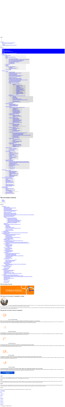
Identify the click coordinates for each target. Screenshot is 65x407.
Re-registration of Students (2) (8, 250)
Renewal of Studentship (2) (8, 247)
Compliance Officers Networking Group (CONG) (10, 45)
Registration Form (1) (9, 246)
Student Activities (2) (7, 263)
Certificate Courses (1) (7, 239)
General (4, 44)
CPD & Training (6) (5, 269)
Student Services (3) (7, 258)
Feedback (1, 404)
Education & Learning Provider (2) (9, 241)
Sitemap (1, 395)
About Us (1, 399)
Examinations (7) (6, 252)
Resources (3, 200)
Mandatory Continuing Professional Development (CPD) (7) (12, 224)
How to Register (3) (6, 243)
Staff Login (2, 402)
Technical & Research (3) (5, 265)
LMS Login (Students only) (11, 42)
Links (1, 396)
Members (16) (4, 206)
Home (3, 199)
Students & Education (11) (6, 233)
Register (6, 42)
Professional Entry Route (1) (6, 231)
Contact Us (1, 393)
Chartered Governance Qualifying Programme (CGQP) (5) (12, 234)
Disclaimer (1, 398)
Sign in (3, 42)
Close (1, 37)
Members (3, 201)
